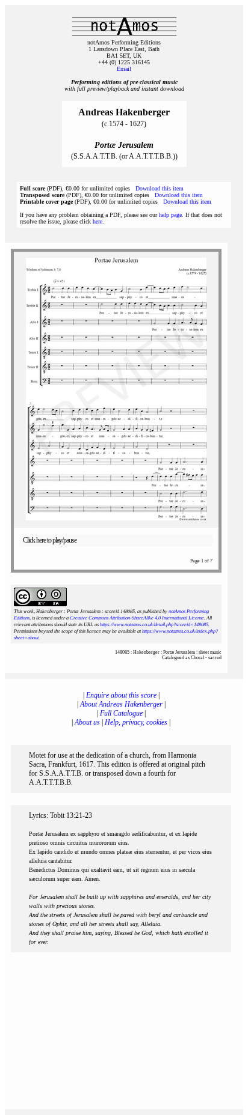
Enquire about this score (121, 695)
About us (87, 722)
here (97, 221)
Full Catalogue (121, 713)
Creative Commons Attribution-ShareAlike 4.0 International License (137, 618)
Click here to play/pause (49, 540)
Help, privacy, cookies (136, 722)
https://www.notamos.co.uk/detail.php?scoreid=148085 (154, 624)
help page (170, 215)
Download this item (159, 188)
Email (124, 68)
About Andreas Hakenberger (121, 704)
